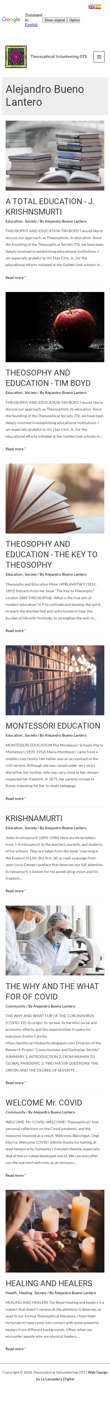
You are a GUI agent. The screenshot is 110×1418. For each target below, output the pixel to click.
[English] (91, 6)
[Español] (98, 6)
